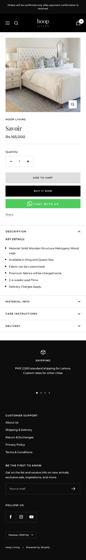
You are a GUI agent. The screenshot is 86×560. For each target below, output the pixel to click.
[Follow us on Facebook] (11, 517)
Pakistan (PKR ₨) (18, 535)
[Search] (16, 23)
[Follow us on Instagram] (21, 517)
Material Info (18, 301)
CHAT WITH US (45, 204)
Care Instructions (21, 313)
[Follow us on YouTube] (31, 517)
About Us (12, 422)
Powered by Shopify (38, 547)
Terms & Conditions (19, 452)
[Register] (73, 488)
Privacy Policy (15, 444)
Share (9, 214)
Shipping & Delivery (19, 429)
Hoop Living (16, 119)
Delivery (13, 326)
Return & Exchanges (19, 437)
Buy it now (43, 190)
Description (16, 231)
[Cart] (78, 23)
